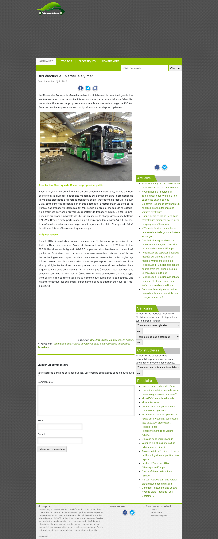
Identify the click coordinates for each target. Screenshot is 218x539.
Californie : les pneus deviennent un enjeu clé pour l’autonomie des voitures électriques (161, 208)
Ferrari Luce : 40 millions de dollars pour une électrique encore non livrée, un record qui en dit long (160, 281)
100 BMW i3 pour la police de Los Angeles (112, 340)
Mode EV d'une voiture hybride (158, 398)
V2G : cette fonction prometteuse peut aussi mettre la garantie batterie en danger (161, 232)
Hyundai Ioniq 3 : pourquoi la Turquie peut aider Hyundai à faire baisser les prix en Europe (160, 195)
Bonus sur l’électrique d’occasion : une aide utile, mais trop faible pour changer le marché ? (160, 293)
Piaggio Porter (149, 427)
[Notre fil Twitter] (164, 167)
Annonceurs (156, 512)
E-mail (41, 434)
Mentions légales (159, 516)
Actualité (46, 61)
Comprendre (111, 61)
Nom (40, 420)
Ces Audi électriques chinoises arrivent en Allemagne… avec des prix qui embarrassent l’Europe (159, 244)
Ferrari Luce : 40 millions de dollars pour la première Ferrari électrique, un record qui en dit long (160, 269)
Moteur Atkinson (150, 402)
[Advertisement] (109, 36)
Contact (154, 509)
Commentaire (46, 381)
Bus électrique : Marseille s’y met (159, 386)
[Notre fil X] (132, 512)
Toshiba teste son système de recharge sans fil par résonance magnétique (91, 343)
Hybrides (65, 61)
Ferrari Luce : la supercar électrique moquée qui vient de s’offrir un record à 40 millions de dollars (160, 256)
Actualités (43, 347)
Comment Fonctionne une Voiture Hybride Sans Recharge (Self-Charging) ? (159, 492)
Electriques (87, 61)
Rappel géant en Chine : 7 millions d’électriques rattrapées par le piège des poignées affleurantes (160, 220)
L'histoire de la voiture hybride (157, 439)
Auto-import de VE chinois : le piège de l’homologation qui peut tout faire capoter (160, 455)
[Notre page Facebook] (157, 167)
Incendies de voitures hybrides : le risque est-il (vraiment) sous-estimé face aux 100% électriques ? (160, 418)
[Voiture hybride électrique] (50, 8)
